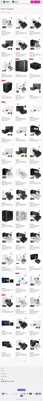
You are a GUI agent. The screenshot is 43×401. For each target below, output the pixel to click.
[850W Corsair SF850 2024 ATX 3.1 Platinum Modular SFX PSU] (35, 66)
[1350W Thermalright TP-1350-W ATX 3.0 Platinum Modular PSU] (7, 237)
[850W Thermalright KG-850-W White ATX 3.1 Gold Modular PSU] (21, 280)
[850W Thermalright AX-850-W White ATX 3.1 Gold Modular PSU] (7, 173)
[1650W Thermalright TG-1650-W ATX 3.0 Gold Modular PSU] (21, 216)
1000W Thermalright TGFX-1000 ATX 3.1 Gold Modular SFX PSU (21, 355)
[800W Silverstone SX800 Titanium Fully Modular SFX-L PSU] (7, 323)
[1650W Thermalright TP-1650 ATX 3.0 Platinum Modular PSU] (21, 237)
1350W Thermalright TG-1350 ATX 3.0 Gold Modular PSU (21, 205)
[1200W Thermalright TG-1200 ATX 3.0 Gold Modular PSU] (21, 152)
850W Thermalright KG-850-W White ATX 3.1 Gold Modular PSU (21, 290)
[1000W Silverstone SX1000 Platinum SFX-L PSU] (7, 280)
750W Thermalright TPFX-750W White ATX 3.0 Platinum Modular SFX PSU (7, 269)
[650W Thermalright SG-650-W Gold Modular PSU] (21, 259)
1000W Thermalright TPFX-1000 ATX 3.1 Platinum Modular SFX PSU (21, 55)
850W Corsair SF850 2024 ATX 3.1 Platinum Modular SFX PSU (35, 76)
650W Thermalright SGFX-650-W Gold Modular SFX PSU (7, 76)
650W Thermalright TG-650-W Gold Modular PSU (21, 140)
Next (25, 360)
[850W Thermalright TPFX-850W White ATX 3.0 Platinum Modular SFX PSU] (21, 302)
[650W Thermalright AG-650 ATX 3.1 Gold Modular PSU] (7, 302)
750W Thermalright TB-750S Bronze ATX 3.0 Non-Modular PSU (21, 119)
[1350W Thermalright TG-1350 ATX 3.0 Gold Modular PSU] (21, 194)
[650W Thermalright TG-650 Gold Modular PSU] (35, 87)
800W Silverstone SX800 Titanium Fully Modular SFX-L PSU (7, 333)
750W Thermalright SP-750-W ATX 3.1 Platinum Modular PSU (35, 355)
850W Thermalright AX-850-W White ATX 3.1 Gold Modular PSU (7, 183)
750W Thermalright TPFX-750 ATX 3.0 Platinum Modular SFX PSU (35, 162)
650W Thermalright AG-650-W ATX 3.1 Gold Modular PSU (35, 312)
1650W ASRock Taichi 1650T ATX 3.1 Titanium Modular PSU (35, 269)
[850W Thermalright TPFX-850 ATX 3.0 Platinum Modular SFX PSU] (21, 323)
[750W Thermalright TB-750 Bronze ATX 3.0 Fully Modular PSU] (7, 130)
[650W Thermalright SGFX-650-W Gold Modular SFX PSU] (7, 66)
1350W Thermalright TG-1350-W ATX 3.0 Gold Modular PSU (35, 205)
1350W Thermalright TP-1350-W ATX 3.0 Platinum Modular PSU (7, 248)
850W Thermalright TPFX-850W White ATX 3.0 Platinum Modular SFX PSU (21, 312)
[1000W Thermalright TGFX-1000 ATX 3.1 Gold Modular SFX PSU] (21, 344)
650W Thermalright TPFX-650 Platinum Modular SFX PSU (21, 33)
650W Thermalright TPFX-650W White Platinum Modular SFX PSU (21, 183)
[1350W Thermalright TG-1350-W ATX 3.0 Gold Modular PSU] (35, 194)
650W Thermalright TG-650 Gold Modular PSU (35, 97)
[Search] (32, 2)
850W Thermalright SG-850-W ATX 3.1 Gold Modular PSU (21, 98)
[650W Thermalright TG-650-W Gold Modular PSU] (21, 130)
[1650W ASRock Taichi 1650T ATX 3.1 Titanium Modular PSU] (35, 259)
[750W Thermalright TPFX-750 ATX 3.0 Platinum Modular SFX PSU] (35, 152)
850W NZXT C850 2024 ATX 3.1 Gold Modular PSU (7, 98)
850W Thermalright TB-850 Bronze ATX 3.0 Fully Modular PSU (7, 55)
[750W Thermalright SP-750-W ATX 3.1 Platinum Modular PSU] (35, 344)
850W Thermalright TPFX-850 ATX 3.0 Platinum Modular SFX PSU (21, 333)
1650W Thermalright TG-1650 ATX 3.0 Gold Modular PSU (7, 226)
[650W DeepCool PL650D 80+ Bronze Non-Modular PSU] (21, 66)
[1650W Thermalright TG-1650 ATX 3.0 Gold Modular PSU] (7, 216)
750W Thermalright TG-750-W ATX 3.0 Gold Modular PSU (7, 162)
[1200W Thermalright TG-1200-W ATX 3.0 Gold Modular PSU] (35, 109)
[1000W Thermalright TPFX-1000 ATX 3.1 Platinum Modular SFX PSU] (21, 44)
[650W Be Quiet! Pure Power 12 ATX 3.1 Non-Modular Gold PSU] (7, 344)
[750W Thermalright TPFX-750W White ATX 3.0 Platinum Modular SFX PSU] (7, 259)
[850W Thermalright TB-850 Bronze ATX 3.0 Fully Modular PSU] (7, 44)
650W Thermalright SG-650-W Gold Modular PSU (21, 269)
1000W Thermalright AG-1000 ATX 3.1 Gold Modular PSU (7, 205)
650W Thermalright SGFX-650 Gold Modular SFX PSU (35, 183)
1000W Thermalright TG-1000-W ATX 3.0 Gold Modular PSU (35, 333)
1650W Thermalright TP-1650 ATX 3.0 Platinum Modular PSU (21, 248)
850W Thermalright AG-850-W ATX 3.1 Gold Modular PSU (7, 33)
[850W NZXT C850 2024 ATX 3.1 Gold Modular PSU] (7, 87)
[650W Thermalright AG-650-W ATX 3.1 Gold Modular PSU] (35, 302)
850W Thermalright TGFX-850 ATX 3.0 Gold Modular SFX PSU (35, 33)
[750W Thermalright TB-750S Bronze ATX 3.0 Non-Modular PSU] (21, 109)
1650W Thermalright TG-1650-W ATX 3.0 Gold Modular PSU (21, 226)
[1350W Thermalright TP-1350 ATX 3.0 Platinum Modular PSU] (35, 216)
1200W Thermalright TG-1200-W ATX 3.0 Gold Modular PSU (35, 119)
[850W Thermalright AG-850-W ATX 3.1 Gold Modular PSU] (7, 23)
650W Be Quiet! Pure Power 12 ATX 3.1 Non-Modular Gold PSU (6, 355)
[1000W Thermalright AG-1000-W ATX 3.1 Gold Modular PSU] (35, 280)
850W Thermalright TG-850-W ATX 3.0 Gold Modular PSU (7, 119)
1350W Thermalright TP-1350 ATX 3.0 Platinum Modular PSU (35, 226)
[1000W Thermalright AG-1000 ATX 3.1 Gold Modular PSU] (7, 194)
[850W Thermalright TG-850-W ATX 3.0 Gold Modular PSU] (7, 109)
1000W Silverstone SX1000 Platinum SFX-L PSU (7, 290)
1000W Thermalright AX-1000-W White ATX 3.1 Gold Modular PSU (35, 55)
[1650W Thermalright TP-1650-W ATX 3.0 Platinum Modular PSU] (35, 237)
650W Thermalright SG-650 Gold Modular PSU (35, 140)
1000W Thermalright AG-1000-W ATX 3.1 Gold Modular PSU (35, 290)
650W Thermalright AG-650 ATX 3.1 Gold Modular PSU (7, 312)
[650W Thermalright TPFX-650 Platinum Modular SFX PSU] (21, 23)
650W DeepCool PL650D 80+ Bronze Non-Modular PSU (21, 76)
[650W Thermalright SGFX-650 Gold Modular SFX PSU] (35, 173)
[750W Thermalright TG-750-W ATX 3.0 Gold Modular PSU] (7, 152)
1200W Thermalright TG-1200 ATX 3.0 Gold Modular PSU (21, 162)
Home (2, 5)
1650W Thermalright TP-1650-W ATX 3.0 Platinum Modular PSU (35, 248)
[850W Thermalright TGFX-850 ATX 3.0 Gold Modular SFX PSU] (35, 23)
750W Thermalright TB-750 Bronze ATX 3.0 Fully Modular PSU (7, 140)
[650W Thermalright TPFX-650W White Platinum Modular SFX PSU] (21, 173)
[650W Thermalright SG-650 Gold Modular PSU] (35, 130)
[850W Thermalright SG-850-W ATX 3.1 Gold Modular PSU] (21, 87)
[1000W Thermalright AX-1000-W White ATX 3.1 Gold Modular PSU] (35, 44)
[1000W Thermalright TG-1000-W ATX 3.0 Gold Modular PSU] (35, 323)
